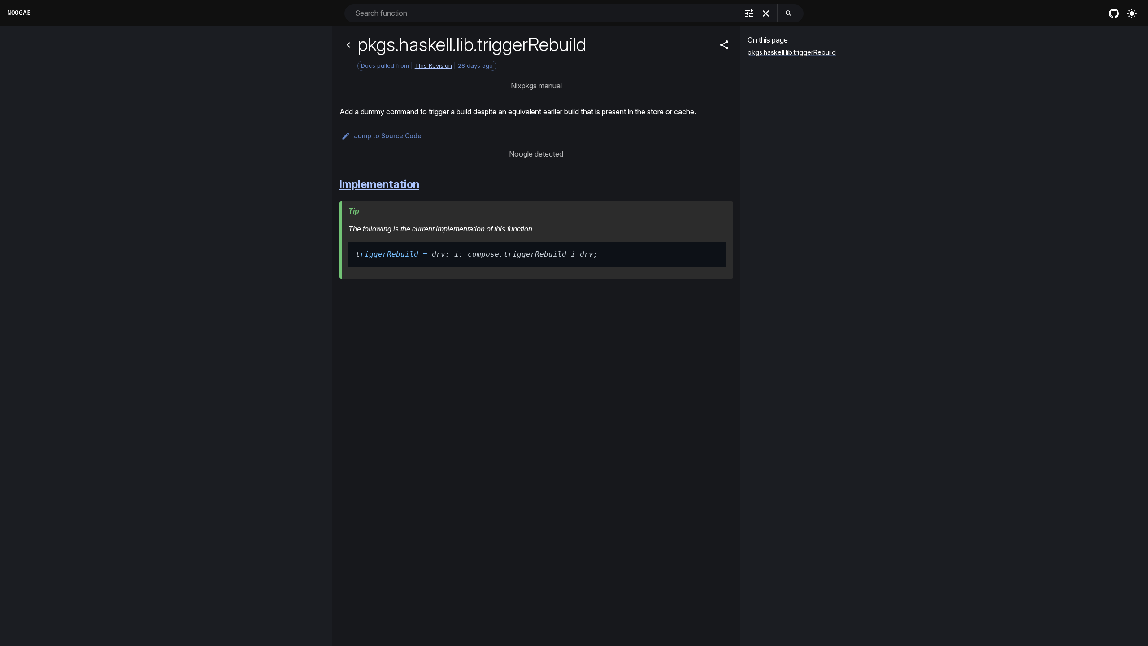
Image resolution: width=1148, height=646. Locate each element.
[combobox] (546, 13)
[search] (788, 13)
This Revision (433, 65)
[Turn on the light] (1132, 13)
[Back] (348, 45)
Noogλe (18, 13)
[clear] (766, 13)
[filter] (749, 13)
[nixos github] (1114, 13)
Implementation (379, 184)
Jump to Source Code (388, 136)
